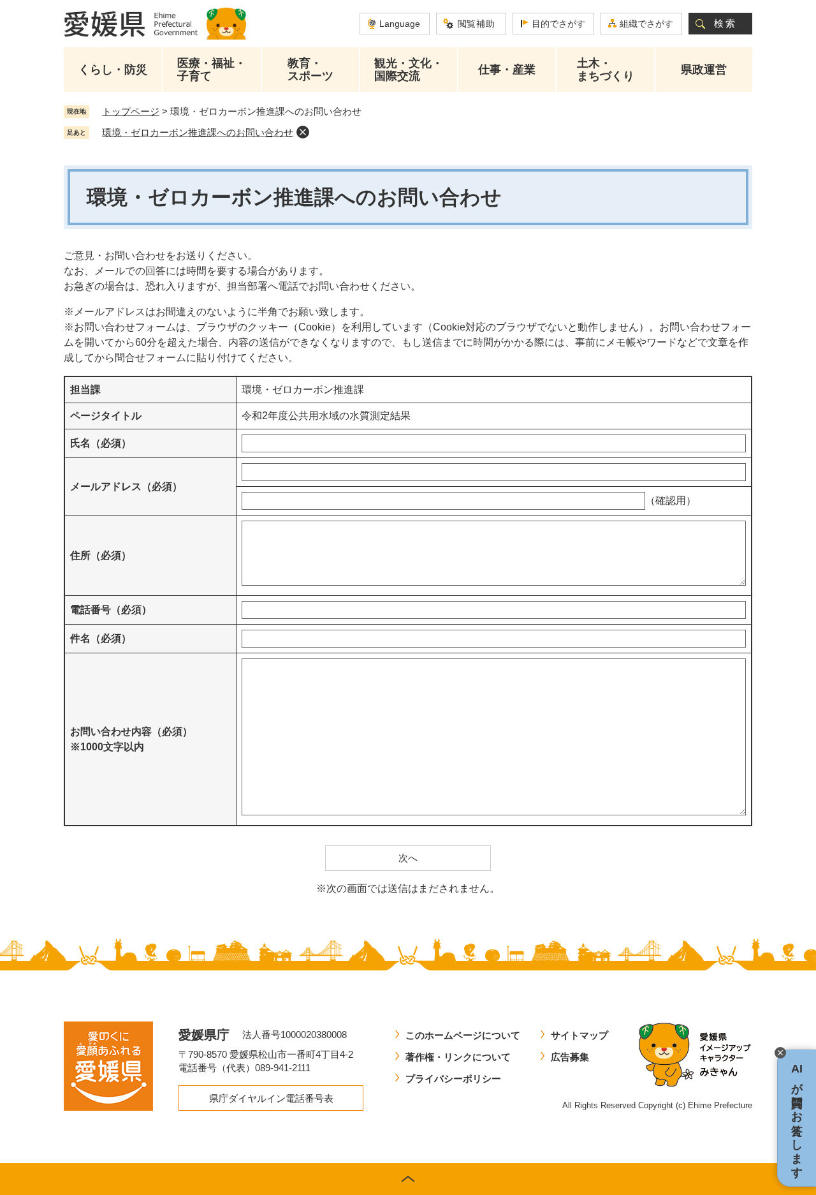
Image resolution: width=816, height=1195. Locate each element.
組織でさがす (646, 24)
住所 (100, 555)
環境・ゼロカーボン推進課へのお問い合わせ (197, 132)
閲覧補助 (476, 24)
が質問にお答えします (796, 1118)
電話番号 (111, 609)
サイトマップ (579, 1035)
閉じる (780, 1052)
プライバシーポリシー (453, 1078)
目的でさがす (558, 24)
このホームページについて (462, 1035)
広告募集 (570, 1056)
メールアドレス (126, 486)
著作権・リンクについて (458, 1056)
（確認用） (670, 500)
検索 (725, 23)
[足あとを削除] (302, 132)
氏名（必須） (100, 443)
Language (399, 24)
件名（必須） (100, 638)
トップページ (130, 111)
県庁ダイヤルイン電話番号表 (271, 1098)
